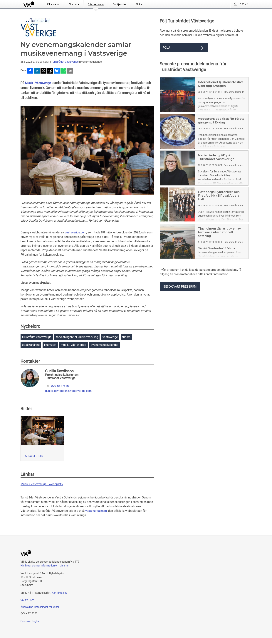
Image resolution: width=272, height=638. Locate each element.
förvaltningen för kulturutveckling (77, 337)
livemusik (50, 345)
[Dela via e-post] (70, 71)
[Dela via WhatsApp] (63, 71)
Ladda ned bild (33, 455)
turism (126, 337)
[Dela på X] (43, 71)
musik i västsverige (73, 345)
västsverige (110, 337)
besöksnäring (31, 345)
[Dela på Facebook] (30, 71)
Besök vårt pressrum (180, 286)
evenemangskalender (104, 345)
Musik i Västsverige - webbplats (42, 484)
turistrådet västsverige (36, 337)
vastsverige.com (75, 232)
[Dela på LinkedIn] (37, 71)
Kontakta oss (59, 592)
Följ (166, 47)
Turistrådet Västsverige (65, 61)
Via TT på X (27, 600)
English (36, 621)
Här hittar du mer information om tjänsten (45, 565)
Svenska (26, 621)
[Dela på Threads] (50, 71)
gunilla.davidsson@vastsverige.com (68, 391)
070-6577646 (60, 386)
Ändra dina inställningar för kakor (40, 606)
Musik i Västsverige (38, 83)
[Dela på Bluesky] (57, 71)
